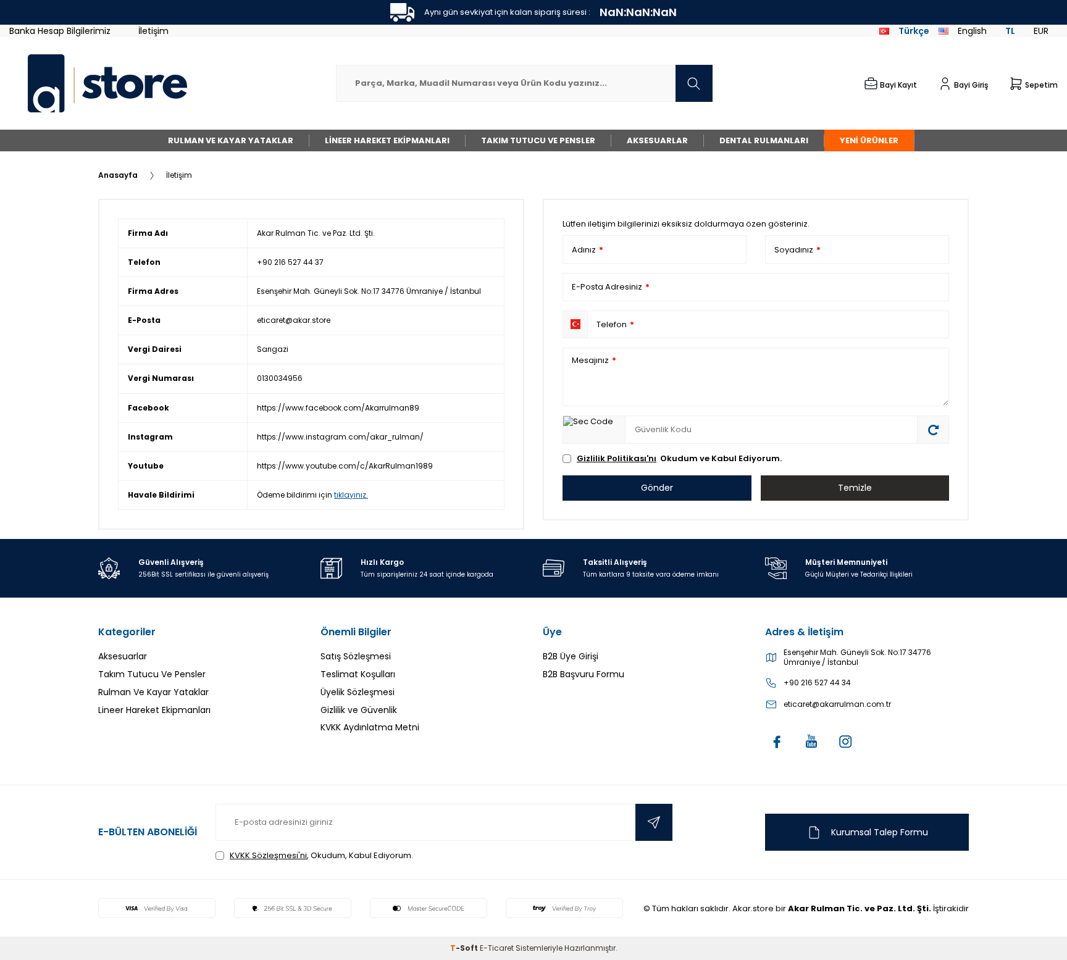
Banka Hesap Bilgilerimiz (60, 31)
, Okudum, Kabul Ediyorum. (321, 855)
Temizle (855, 488)
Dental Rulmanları (763, 140)
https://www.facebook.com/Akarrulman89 (338, 408)
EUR (1041, 31)
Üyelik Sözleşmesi (357, 692)
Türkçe (913, 31)
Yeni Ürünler (869, 140)
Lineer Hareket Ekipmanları (387, 140)
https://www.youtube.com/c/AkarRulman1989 (345, 466)
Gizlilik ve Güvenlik (358, 710)
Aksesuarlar (657, 140)
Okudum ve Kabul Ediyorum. (679, 458)
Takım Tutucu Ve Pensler (538, 140)
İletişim (153, 31)
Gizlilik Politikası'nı (616, 458)
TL (1010, 31)
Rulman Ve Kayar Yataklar (230, 140)
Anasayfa (118, 175)
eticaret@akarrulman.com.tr (837, 704)
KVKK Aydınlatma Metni (369, 727)
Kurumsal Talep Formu (879, 832)
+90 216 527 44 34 (817, 683)
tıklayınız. (351, 495)
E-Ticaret (497, 948)
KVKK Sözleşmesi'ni (268, 855)
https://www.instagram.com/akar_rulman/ (340, 437)
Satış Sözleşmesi (355, 656)
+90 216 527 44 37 (290, 262)
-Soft (465, 948)
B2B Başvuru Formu (583, 674)
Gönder (657, 488)
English (972, 31)
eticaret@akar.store (293, 320)
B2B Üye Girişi (570, 656)
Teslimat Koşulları (357, 674)
